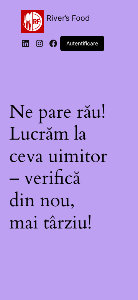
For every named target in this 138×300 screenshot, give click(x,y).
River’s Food (68, 18)
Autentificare (82, 43)
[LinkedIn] (25, 43)
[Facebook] (53, 43)
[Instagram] (39, 43)
